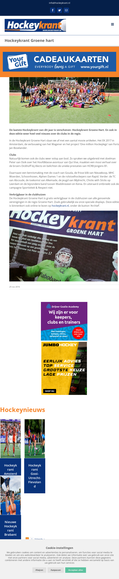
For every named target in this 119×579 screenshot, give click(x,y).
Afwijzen (39, 570)
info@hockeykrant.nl (59, 2)
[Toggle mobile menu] (112, 24)
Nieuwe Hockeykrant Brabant (10, 528)
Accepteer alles (75, 570)
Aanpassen (56, 570)
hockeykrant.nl (60, 205)
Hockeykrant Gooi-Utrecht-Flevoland (34, 475)
